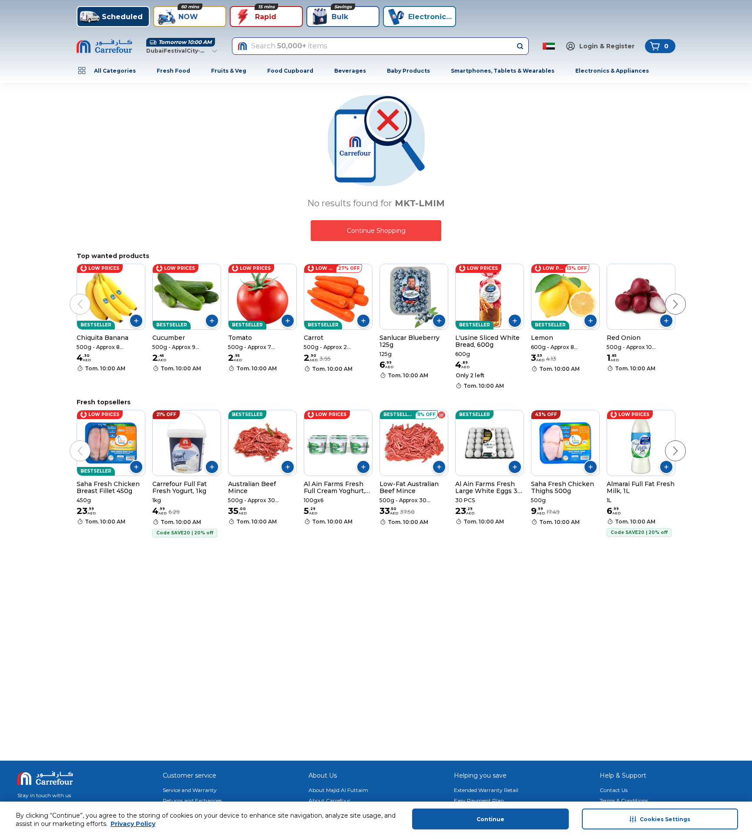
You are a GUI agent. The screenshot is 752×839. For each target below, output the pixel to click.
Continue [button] (490, 819)
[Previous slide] (71, 295)
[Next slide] (666, 295)
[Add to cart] (136, 321)
